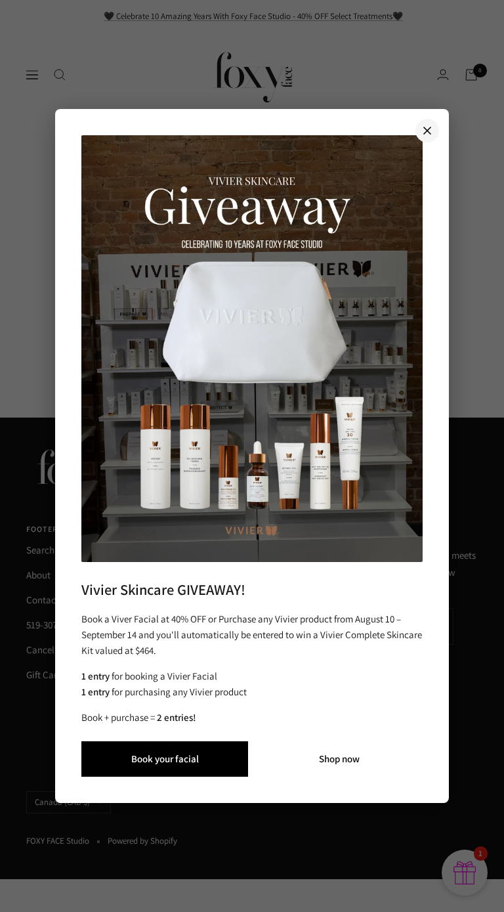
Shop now (339, 758)
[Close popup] (427, 130)
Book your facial (165, 758)
